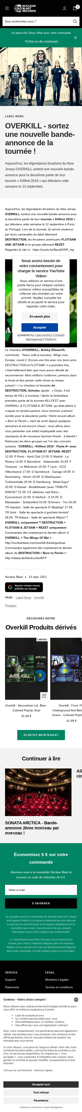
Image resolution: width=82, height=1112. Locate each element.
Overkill (39, 597)
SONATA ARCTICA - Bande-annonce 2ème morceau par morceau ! (32, 828)
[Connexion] (64, 8)
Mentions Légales (57, 979)
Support (10, 979)
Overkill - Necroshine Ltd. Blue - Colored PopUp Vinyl (26, 708)
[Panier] (75, 8)
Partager (11, 605)
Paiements (12, 987)
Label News (14, 116)
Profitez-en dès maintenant (41, 41)
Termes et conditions (59, 987)
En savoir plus (40, 316)
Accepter (39, 327)
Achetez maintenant (41, 735)
